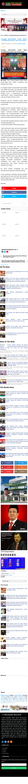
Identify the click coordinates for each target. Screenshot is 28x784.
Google (14, 188)
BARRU (12, 697)
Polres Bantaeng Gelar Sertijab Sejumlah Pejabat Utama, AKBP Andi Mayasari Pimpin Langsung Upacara (17, 428)
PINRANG (7, 701)
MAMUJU (18, 698)
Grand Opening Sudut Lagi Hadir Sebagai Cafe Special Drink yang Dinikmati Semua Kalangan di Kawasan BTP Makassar (17, 307)
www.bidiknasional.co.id (17, 773)
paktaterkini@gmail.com (9, 249)
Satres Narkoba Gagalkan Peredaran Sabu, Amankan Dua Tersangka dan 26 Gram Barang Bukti (17, 407)
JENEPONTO (21, 697)
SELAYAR (20, 701)
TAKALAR (9, 698)
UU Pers (4, 751)
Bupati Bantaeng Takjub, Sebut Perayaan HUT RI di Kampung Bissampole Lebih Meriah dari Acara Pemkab (17, 373)
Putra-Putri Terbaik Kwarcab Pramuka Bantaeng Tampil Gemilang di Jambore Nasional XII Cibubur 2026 (17, 393)
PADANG (2, 702)
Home (2, 35)
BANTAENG (18, 695)
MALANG (17, 699)
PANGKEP (10, 699)
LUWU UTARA (13, 701)
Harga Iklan (5, 748)
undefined (4, 212)
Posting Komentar (4, 264)
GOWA (2, 698)
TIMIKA (7, 702)
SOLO (25, 701)
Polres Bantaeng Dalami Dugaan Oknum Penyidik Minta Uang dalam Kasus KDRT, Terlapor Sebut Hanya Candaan (17, 455)
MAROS (23, 699)
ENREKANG (3, 699)
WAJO (2, 701)
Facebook (14, 192)
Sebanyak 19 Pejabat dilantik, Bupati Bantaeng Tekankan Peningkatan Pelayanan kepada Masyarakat (17, 434)
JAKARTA (3, 697)
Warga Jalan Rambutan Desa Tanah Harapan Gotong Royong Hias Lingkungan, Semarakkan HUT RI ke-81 (17, 414)
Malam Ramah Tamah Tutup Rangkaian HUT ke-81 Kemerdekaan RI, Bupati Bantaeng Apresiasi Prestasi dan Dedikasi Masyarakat (17, 441)
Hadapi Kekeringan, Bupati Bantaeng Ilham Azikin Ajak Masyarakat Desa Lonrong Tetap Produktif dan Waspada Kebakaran (17, 287)
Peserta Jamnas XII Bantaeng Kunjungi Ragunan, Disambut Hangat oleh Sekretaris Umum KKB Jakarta (17, 364)
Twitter (14, 196)
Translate (10, 575)
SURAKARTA (12, 702)
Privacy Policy (6, 753)
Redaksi (4, 750)
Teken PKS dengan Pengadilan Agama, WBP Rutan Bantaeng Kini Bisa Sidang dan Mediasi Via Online (13, 261)
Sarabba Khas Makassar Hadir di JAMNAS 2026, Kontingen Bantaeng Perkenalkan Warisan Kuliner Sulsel (17, 448)
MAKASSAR (5, 695)
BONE (23, 698)
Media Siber (14, 774)
